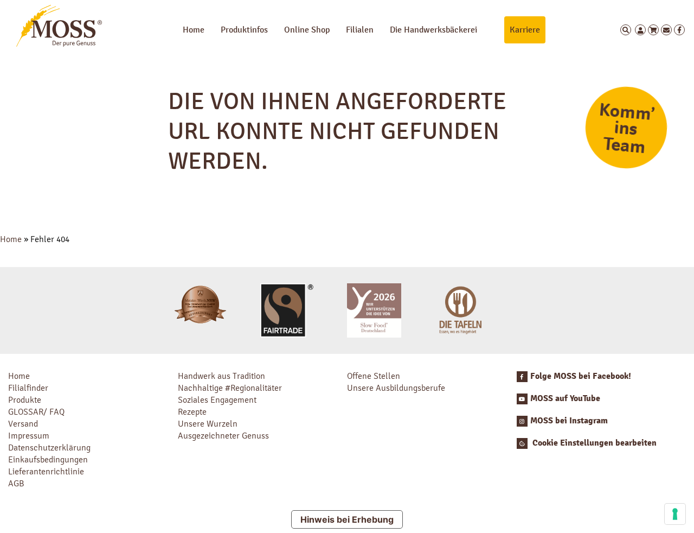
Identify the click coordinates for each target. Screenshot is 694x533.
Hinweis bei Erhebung (347, 519)
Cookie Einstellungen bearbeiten (593, 442)
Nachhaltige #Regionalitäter (230, 388)
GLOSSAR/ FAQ (36, 412)
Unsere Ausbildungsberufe (396, 388)
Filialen (360, 29)
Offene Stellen (373, 376)
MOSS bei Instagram (569, 420)
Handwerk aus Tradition (221, 376)
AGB (16, 483)
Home (193, 29)
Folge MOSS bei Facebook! (580, 376)
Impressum (28, 435)
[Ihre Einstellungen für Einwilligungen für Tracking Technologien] (675, 514)
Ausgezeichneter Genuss (223, 435)
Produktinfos (244, 29)
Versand (23, 423)
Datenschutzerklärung (49, 447)
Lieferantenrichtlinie (46, 471)
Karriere (525, 29)
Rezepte (192, 412)
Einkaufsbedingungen (48, 459)
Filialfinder (28, 388)
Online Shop (307, 29)
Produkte (24, 400)
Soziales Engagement (217, 400)
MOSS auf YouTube (565, 398)
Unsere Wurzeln (207, 423)
